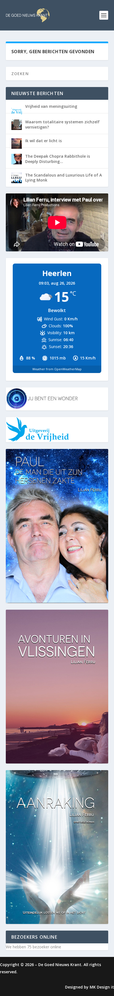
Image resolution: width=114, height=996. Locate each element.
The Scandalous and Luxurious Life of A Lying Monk (63, 177)
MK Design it (102, 987)
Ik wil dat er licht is (43, 140)
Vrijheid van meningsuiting (51, 106)
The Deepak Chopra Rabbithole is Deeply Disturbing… (57, 159)
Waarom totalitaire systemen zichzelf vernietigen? (62, 124)
